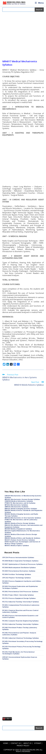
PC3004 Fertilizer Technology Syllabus (16, 574)
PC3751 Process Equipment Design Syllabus (19, 598)
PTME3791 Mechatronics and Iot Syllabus (20, 503)
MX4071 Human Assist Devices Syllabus (20, 540)
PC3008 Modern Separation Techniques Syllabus (20, 561)
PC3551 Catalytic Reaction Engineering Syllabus (20, 621)
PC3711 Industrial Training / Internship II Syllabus (20, 602)
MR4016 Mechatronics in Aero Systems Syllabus (23, 518)
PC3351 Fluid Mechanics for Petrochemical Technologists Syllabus (18, 653)
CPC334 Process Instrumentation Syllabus (18, 557)
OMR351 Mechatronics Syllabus (17, 507)
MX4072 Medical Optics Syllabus (17, 545)
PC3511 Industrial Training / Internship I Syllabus (20, 624)
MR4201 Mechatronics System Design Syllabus (22, 499)
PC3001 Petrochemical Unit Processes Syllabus (20, 591)
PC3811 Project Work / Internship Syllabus (18, 595)
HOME (5, 743)
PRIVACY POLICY (23, 745)
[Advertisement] (23, 36)
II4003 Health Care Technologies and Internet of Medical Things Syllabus (22, 543)
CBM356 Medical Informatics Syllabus (19, 501)
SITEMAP (37, 743)
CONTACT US (16, 743)
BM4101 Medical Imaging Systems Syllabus (21, 508)
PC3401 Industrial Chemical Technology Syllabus (20, 638)
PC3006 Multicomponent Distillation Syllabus (19, 567)
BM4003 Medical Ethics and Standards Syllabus (22, 538)
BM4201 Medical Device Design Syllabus (20, 523)
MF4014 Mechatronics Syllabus (16, 505)
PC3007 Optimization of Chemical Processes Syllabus (22, 564)
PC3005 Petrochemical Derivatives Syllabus (19, 571)
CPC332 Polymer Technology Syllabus (16, 578)
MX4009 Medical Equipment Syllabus (18, 529)
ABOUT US (27, 743)
